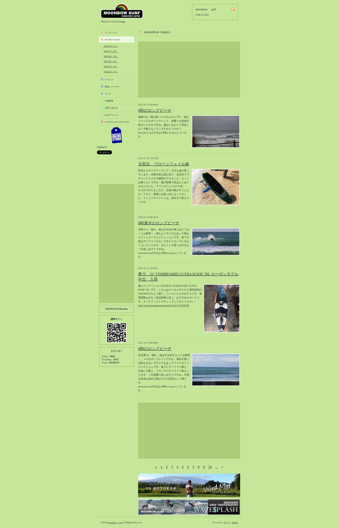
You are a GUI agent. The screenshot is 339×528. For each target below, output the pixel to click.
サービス (109, 79)
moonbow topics (112, 39)
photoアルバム (112, 115)
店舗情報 (109, 101)
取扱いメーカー (112, 86)
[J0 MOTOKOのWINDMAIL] (189, 485)
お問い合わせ (111, 108)
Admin (235, 522)
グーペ (227, 522)
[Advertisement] (189, 69)
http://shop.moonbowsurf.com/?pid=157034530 (163, 305)
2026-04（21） (111, 66)
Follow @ (102, 146)
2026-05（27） (111, 61)
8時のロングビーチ (154, 110)
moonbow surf (122, 11)
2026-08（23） (111, 46)
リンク (108, 93)
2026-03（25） (111, 71)
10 (210, 467)
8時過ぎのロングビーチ (158, 223)
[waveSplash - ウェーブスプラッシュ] (189, 507)
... (216, 467)
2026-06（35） (111, 56)
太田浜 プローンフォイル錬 (163, 164)
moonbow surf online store (117, 122)
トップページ (111, 32)
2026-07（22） (111, 51)
